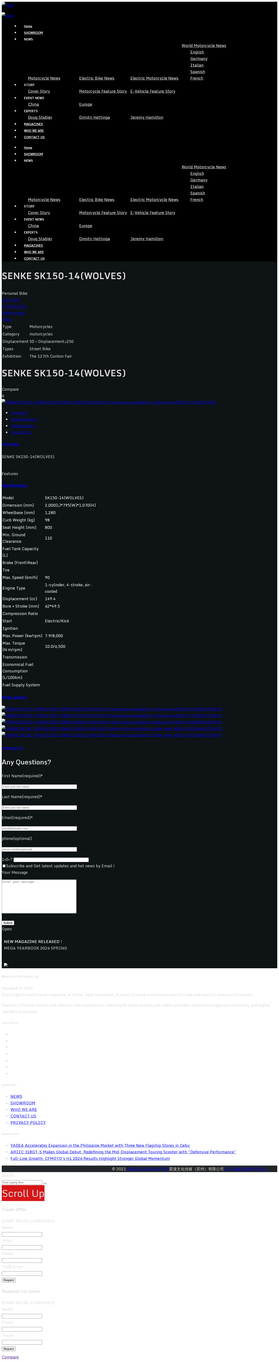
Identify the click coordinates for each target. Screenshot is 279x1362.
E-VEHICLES (14, 306)
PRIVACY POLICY (28, 1122)
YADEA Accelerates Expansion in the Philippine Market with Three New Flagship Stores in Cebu (100, 1145)
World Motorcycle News (204, 45)
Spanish (197, 71)
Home (28, 26)
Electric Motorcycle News (154, 78)
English (197, 52)
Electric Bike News (96, 78)
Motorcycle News (44, 78)
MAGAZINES (33, 124)
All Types (10, 300)
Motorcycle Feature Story (103, 91)
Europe (85, 104)
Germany (199, 58)
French (196, 78)
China (33, 104)
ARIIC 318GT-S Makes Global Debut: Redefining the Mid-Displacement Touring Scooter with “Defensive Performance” (123, 1152)
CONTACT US (34, 137)
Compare (10, 1357)
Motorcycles (13, 313)
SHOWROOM (33, 32)
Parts (7, 319)
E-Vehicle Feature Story (152, 91)
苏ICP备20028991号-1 (246, 1169)
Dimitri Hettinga (94, 117)
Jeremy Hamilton (146, 117)
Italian (197, 65)
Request (8, 1280)
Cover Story (39, 91)
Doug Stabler (40, 117)
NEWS (16, 1096)
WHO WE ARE (34, 130)
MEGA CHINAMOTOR (148, 1169)
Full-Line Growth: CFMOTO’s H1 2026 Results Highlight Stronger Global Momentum (90, 1158)
